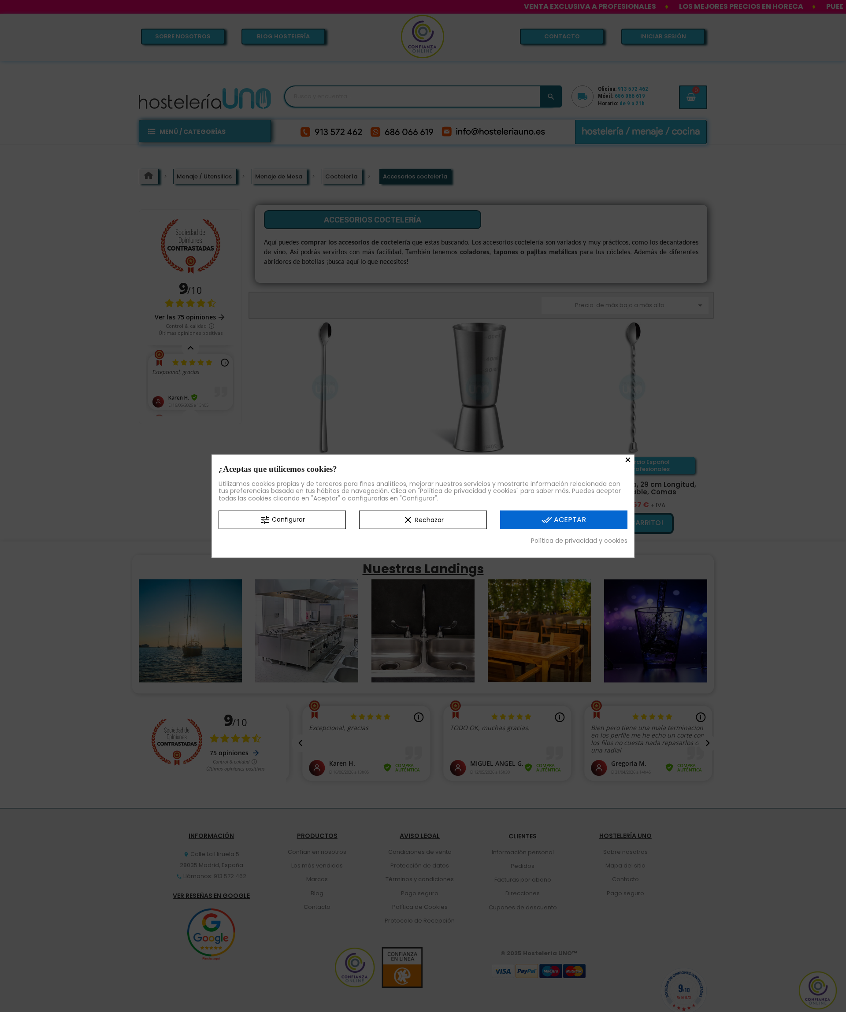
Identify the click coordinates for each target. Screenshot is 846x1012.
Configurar (282, 520)
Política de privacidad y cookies (579, 540)
